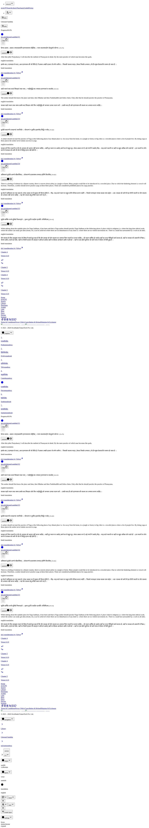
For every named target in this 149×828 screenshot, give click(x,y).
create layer (8, 812)
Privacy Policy (20, 322)
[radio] (2, 785)
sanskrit (4, 53)
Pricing (30, 8)
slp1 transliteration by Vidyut (11, 73)
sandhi (3, 765)
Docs (2, 313)
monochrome (5, 824)
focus (3, 822)
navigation (7, 719)
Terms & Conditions (8, 322)
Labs (2, 309)
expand (3, 826)
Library (14, 8)
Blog (2, 311)
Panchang (20, 8)
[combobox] (6, 752)
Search (9, 8)
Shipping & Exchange (48, 322)
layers (6, 773)
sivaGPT (4, 8)
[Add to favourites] (3, 43)
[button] (74, 43)
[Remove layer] (3, 801)
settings (6, 818)
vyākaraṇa (4, 767)
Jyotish (26, 8)
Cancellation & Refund (33, 322)
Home (3, 297)
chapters (7, 333)
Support (3, 317)
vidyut (6, 761)
